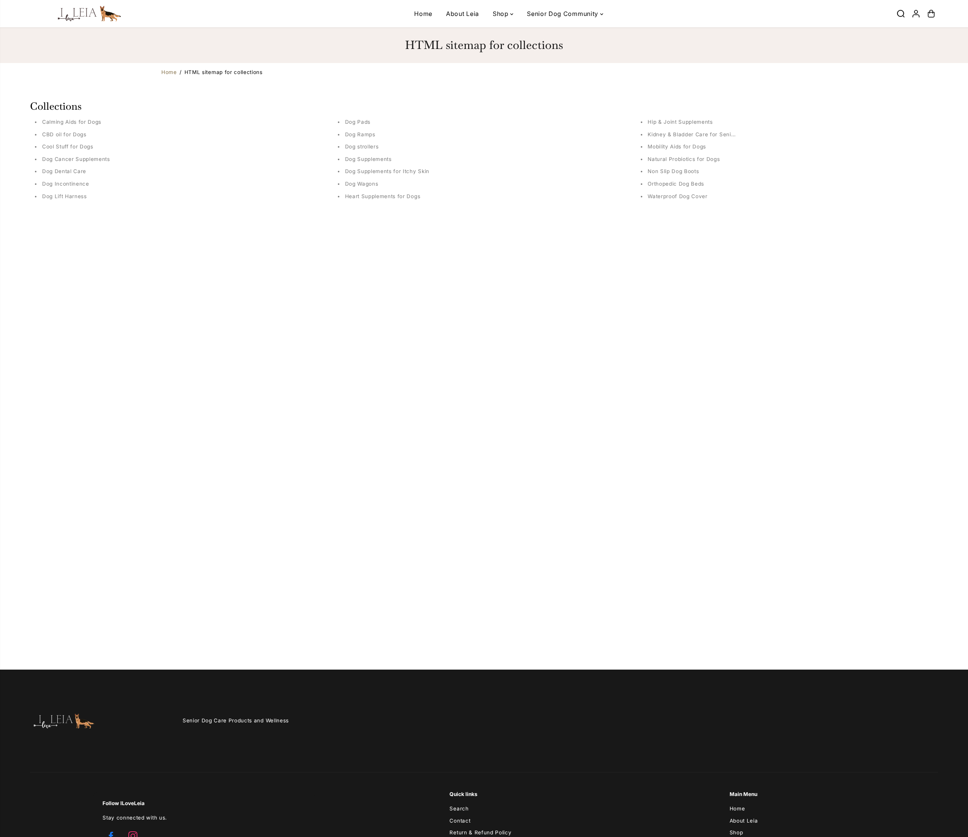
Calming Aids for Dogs (71, 122)
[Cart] (931, 13)
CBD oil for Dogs (64, 134)
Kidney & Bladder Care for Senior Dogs (700, 134)
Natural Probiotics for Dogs (684, 159)
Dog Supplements (368, 159)
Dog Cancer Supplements (76, 159)
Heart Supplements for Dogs (383, 196)
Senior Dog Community (563, 13)
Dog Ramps (360, 134)
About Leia (462, 13)
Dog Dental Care (64, 171)
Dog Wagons (361, 184)
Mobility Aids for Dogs (677, 146)
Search (458, 808)
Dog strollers (362, 146)
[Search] (901, 13)
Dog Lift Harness (64, 196)
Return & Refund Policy (480, 832)
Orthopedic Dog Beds (676, 184)
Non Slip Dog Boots (673, 171)
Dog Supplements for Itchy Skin (387, 171)
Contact (459, 821)
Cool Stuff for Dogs (67, 146)
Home (423, 13)
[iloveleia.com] (77, 13)
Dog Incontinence (65, 184)
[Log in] (916, 13)
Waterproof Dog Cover (678, 196)
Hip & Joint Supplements (680, 122)
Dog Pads (357, 122)
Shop (501, 13)
